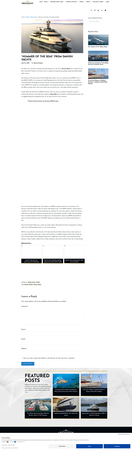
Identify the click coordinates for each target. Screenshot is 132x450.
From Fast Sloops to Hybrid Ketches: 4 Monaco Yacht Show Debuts (94, 390)
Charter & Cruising (71, 1)
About (107, 1)
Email (23, 339)
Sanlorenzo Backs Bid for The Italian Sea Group (66, 414)
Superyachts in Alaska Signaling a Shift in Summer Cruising (94, 414)
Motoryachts (31, 282)
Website (23, 348)
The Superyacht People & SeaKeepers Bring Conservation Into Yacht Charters (66, 390)
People (81, 1)
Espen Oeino (37, 284)
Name (23, 329)
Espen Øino (53, 94)
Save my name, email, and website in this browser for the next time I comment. (49, 358)
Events (88, 1)
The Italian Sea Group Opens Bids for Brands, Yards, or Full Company (38, 414)
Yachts (46, 1)
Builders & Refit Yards (56, 1)
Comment (25, 306)
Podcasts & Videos (98, 1)
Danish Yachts (66, 68)
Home (40, 1)
